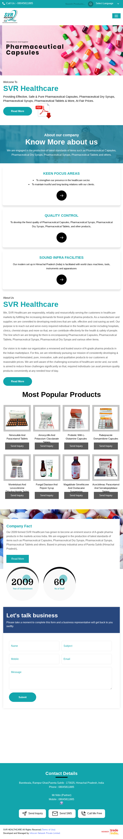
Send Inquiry (17, 446)
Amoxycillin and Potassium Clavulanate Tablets (47, 438)
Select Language (104, 3)
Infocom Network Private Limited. (45, 833)
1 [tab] (59, 72)
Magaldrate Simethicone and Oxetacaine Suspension (76, 488)
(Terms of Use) (48, 829)
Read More (17, 111)
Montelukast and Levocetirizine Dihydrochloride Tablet (17, 488)
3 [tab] (64, 72)
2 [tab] (61, 72)
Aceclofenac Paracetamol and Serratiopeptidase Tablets (105, 488)
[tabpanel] (61, 50)
